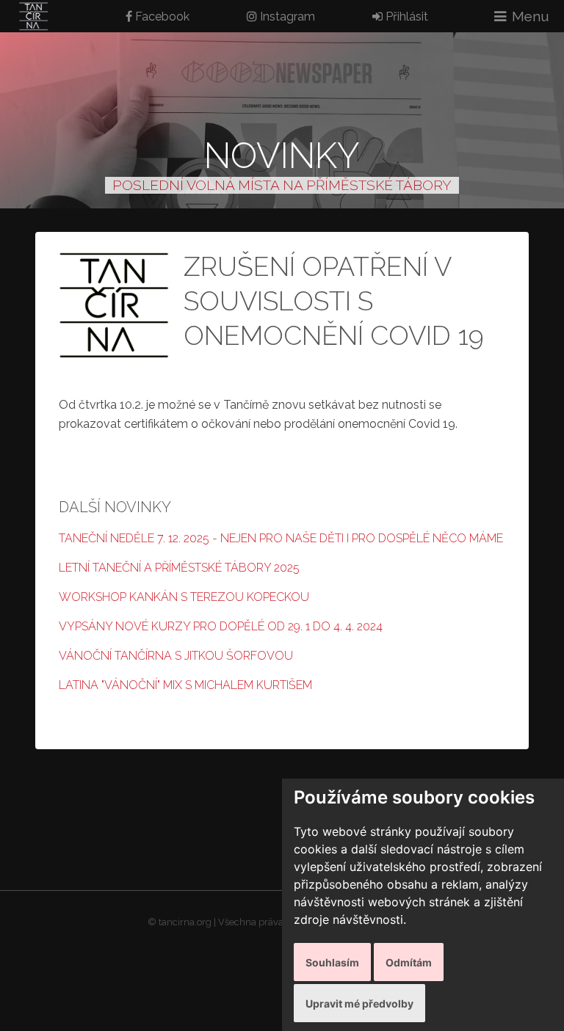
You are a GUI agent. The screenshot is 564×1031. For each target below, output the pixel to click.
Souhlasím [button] (332, 962)
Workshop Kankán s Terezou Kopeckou (184, 597)
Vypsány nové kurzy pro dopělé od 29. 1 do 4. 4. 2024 (221, 626)
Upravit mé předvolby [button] (359, 1003)
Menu (530, 16)
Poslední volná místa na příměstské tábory (282, 185)
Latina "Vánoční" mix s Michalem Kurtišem (185, 685)
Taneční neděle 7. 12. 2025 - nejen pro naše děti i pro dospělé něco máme (281, 538)
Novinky (282, 155)
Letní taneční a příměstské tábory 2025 (179, 568)
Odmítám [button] (409, 962)
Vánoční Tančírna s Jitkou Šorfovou (176, 656)
